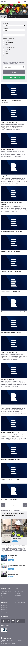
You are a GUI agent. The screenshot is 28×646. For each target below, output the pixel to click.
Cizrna (3, 406)
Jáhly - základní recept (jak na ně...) (12, 176)
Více (20, 17)
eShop (3, 598)
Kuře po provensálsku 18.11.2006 (11, 231)
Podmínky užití (18, 640)
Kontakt (17, 600)
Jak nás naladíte (19, 591)
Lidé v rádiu (18, 595)
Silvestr (7, 51)
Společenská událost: (9, 47)
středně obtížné (9, 42)
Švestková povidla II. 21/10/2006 (11, 251)
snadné (7, 40)
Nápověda (17, 593)
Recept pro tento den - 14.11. (10, 432)
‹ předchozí (3, 505)
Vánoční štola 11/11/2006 (9, 500)
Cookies (3, 640)
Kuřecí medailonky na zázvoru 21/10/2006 (14, 312)
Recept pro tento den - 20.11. (10, 122)
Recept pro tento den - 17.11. (10, 149)
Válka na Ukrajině (6, 591)
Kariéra (17, 598)
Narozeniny (8, 49)
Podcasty (4, 609)
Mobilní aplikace (5, 612)
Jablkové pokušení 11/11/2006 (10, 479)
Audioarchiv (4, 607)
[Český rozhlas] (5, 2)
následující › (25, 505)
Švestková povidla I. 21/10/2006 (11, 271)
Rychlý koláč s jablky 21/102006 (11, 332)
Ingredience (10, 33)
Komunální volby (6, 593)
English (3, 641)
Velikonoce (8, 55)
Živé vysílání (4, 605)
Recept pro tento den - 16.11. (10, 352)
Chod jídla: (6, 23)
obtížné (7, 44)
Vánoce (7, 53)
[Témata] (14, 9)
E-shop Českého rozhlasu (10, 510)
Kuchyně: (5, 28)
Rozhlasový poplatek (20, 602)
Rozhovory (12, 17)
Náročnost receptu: (8, 38)
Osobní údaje (10, 640)
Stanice (3, 595)
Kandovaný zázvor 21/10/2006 (10, 291)
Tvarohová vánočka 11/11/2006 (10, 459)
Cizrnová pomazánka (7, 379)
